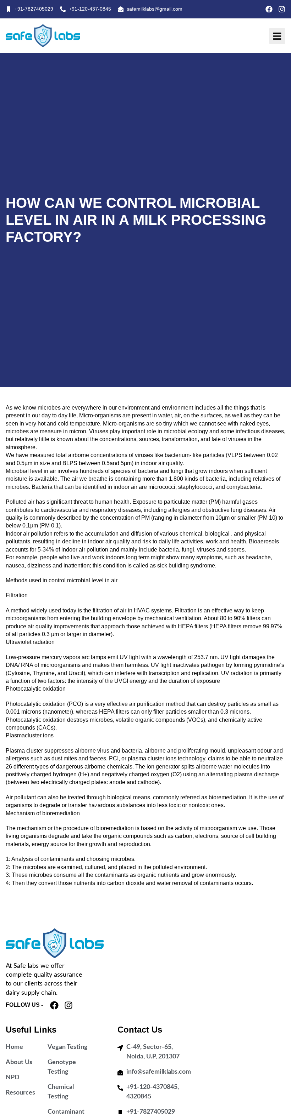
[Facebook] (269, 9)
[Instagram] (281, 9)
